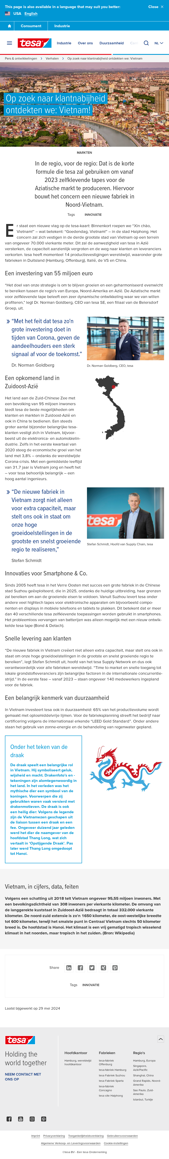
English (31, 13)
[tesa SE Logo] (34, 43)
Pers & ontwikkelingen (21, 58)
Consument (31, 26)
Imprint (35, 1135)
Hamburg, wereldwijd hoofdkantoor (78, 1062)
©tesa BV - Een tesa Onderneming (84, 1152)
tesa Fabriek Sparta (111, 1080)
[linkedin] (68, 967)
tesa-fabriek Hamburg (112, 1069)
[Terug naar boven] (160, 1039)
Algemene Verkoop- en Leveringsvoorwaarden (71, 1143)
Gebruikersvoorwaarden (122, 1135)
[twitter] (91, 967)
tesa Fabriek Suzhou (112, 1075)
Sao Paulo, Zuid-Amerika (143, 1092)
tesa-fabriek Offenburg (106, 1062)
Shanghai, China (143, 1075)
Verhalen (52, 58)
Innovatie (93, 214)
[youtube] (20, 1120)
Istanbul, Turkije (143, 1099)
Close (153, 7)
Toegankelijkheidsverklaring (86, 1135)
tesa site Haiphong (111, 1095)
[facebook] (80, 967)
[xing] (103, 967)
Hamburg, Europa (144, 1060)
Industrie (62, 26)
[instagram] (32, 1120)
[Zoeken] (146, 43)
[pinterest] (115, 967)
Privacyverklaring (54, 1135)
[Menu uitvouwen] (9, 43)
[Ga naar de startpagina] (9, 25)
